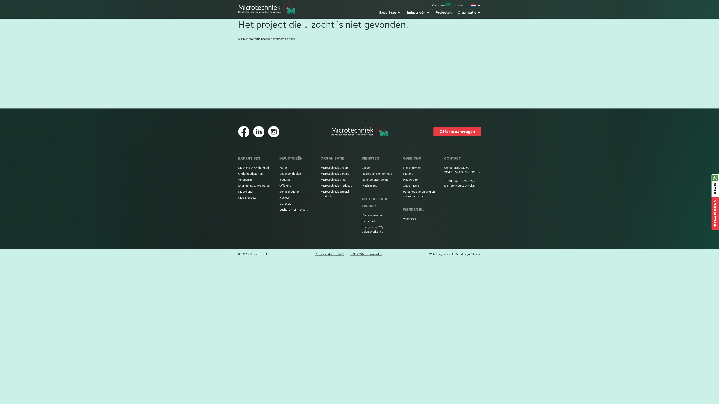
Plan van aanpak (372, 215)
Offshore (285, 186)
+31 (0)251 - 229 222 (461, 181)
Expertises (388, 12)
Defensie (285, 204)
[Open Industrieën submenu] (428, 12)
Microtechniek (412, 168)
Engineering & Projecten (254, 186)
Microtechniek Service (335, 174)
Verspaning (245, 180)
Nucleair (284, 198)
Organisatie (467, 12)
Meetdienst (245, 192)
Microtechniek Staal (333, 180)
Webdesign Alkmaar (468, 254)
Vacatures (440, 5)
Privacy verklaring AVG (329, 254)
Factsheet (368, 221)
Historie (408, 174)
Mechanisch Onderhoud (253, 168)
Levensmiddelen (290, 174)
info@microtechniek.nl (461, 186)
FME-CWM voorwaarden (366, 254)
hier (245, 39)
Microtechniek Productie (336, 186)
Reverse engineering (375, 180)
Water (283, 168)
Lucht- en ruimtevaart (293, 210)
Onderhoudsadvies (250, 174)
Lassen (366, 168)
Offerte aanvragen (715, 213)
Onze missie (411, 186)
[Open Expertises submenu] (399, 12)
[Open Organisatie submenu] (479, 12)
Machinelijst (369, 186)
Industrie (285, 180)
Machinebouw (247, 198)
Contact (459, 5)
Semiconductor (289, 192)
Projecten (444, 12)
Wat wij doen (411, 180)
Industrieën (416, 12)
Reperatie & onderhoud (377, 174)
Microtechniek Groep (334, 168)
